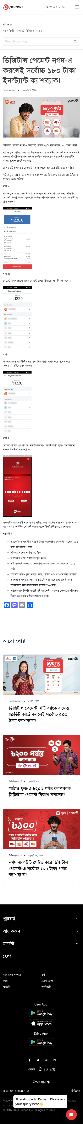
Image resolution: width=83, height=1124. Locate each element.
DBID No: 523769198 (16, 1091)
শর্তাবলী (46, 987)
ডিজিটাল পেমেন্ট (9, 90)
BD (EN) (49, 1069)
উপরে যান (40, 1082)
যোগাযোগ (47, 981)
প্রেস (5, 981)
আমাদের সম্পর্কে (12, 975)
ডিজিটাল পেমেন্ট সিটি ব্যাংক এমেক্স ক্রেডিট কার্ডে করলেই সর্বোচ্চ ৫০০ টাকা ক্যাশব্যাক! (39, 714)
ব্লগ (43, 975)
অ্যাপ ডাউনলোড (55, 7)
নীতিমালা (75, 1091)
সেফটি (6, 987)
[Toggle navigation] (77, 7)
